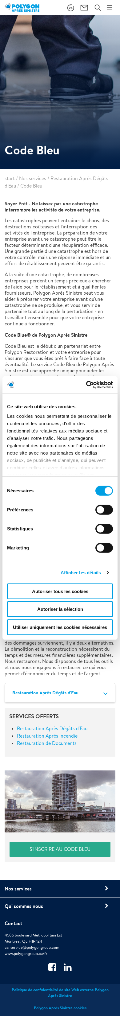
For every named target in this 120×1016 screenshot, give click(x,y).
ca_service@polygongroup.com (32, 947)
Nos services (32, 178)
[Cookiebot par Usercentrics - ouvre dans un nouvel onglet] (86, 385)
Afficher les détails (81, 572)
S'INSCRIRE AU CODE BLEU (60, 849)
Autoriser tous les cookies (60, 591)
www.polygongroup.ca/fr (26, 953)
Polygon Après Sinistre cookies (60, 1007)
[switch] (104, 514)
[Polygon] (22, 7)
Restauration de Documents (47, 743)
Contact (13, 923)
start (10, 178)
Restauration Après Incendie (47, 736)
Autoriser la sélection (60, 609)
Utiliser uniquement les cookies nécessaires (60, 627)
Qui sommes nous (24, 906)
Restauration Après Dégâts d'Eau (45, 692)
